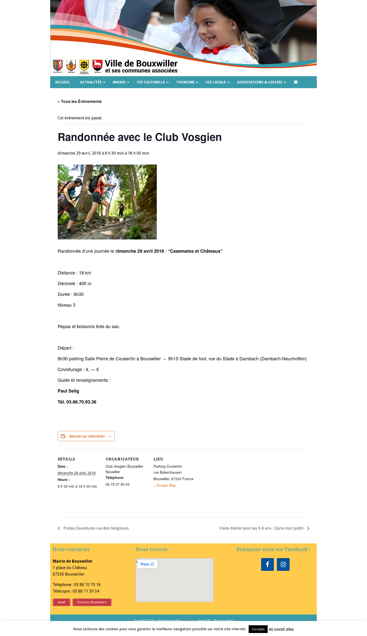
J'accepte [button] (258, 629)
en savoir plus (281, 629)
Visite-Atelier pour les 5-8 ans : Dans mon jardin (262, 528)
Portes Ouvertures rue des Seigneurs (95, 528)
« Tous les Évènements (80, 101)
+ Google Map (165, 485)
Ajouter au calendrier (87, 435)
